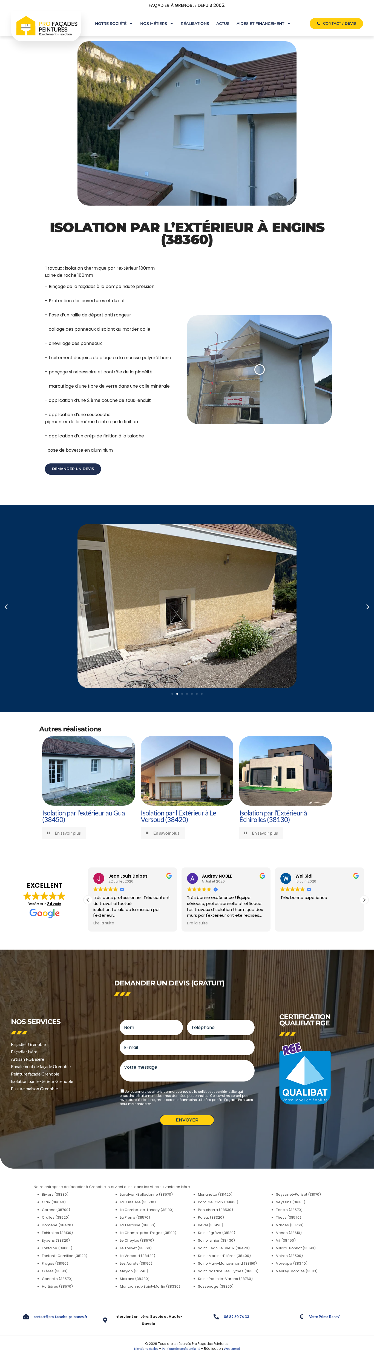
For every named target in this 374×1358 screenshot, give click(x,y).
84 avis (54, 904)
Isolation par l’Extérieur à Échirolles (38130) (273, 816)
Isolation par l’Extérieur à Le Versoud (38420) (178, 816)
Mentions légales (146, 1349)
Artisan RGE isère (27, 1059)
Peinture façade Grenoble (35, 1073)
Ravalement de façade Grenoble (41, 1066)
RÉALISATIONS (195, 23)
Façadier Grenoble (28, 1044)
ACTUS (222, 23)
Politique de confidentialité (181, 1349)
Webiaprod (232, 1349)
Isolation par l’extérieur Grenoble (42, 1081)
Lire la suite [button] (103, 923)
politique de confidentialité (217, 1091)
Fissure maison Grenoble (34, 1088)
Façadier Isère (24, 1051)
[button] (6, 607)
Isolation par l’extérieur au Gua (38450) (83, 816)
